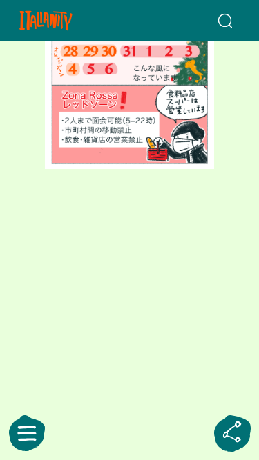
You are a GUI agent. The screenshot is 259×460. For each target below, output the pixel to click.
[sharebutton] (232, 433)
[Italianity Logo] (63, 20)
